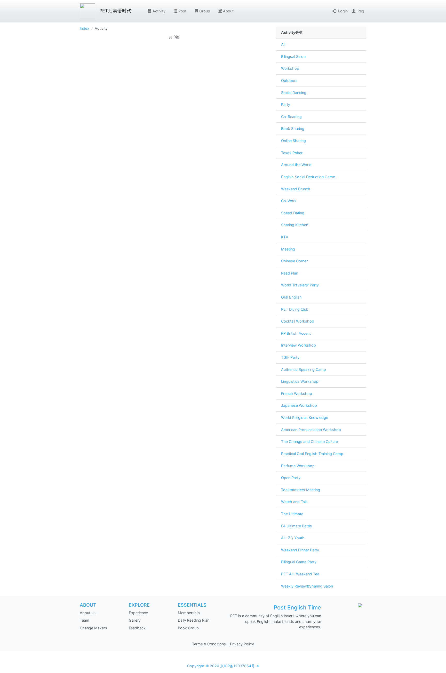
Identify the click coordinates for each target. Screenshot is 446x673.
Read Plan (289, 273)
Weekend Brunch (295, 189)
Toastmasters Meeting (300, 490)
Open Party (290, 477)
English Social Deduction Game (308, 177)
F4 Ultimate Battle (296, 526)
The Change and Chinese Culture (309, 441)
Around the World (296, 164)
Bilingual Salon (293, 56)
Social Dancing (293, 92)
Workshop (290, 68)
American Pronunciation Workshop (311, 429)
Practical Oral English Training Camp (312, 453)
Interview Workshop (298, 345)
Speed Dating (292, 213)
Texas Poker (291, 153)
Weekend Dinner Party (300, 550)
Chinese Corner (294, 261)
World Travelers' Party (300, 285)
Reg (360, 11)
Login (343, 11)
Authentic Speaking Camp (303, 369)
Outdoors (289, 80)
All (283, 44)
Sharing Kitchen (294, 225)
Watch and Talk (294, 501)
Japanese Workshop (299, 405)
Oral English (291, 297)
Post (182, 11)
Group (204, 11)
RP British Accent (296, 333)
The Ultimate (292, 514)
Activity (159, 11)
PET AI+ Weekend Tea (300, 574)
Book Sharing (292, 128)
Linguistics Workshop (299, 381)
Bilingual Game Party (298, 562)
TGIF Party (290, 357)
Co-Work (289, 201)
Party (285, 104)
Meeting (288, 249)
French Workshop (296, 393)
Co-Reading (291, 116)
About (228, 11)
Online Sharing (293, 140)
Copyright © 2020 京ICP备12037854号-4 (223, 666)
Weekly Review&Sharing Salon (307, 586)
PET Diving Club (294, 309)
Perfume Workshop (298, 466)
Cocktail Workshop (297, 321)
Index (84, 28)
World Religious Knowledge (304, 417)
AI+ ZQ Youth (293, 538)
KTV (284, 237)
